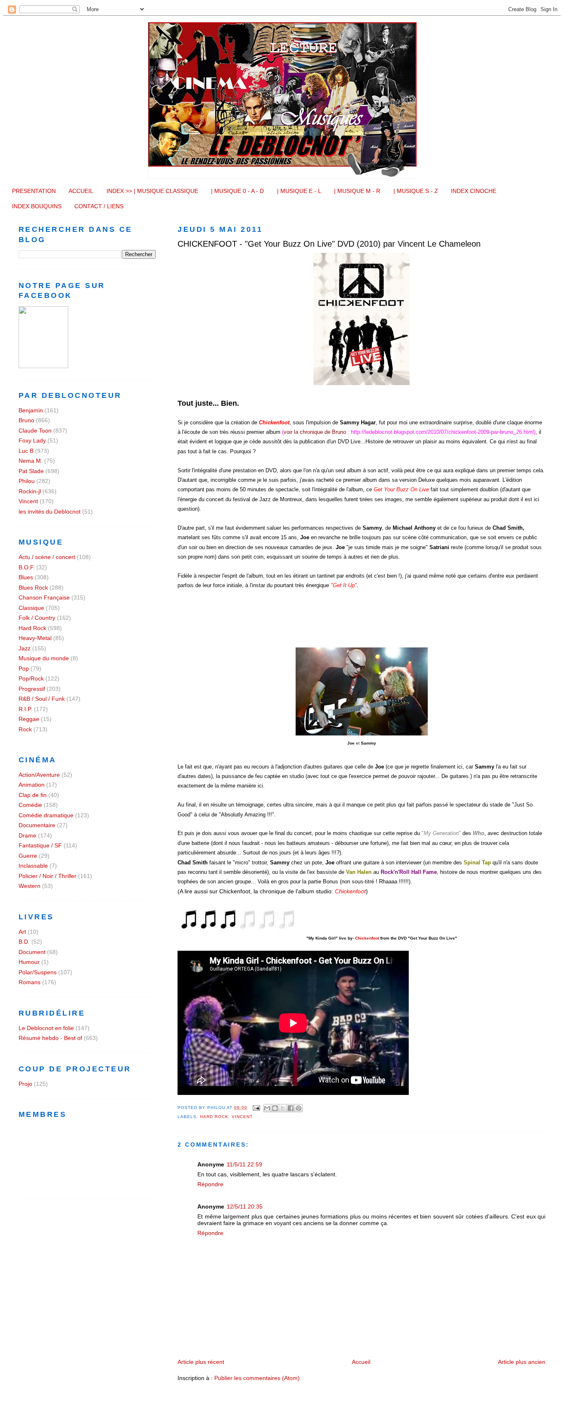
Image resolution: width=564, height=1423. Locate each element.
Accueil (361, 1362)
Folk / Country (37, 617)
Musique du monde (44, 658)
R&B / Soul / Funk (42, 698)
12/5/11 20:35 (245, 1206)
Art (22, 931)
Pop (24, 668)
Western (29, 886)
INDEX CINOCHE (473, 191)
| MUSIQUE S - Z (415, 191)
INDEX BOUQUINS (37, 206)
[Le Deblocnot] (43, 366)
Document (32, 952)
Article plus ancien (521, 1362)
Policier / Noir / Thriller (47, 876)
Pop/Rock (31, 678)
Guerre (28, 855)
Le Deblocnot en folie (46, 1028)
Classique (31, 607)
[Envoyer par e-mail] (267, 1108)
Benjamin (31, 410)
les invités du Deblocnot (50, 511)
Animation (32, 784)
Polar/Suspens (38, 972)
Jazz (25, 648)
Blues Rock (33, 587)
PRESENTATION (34, 191)
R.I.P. (25, 709)
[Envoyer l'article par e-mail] (256, 1107)
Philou (27, 481)
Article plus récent (201, 1362)
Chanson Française (44, 597)
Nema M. (31, 460)
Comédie (30, 805)
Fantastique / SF (40, 845)
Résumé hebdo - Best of (50, 1038)
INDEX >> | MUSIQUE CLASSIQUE (152, 191)
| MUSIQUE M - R (357, 191)
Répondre (210, 1184)
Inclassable (33, 865)
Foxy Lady (32, 440)
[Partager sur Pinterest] (298, 1108)
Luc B (26, 450)
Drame (27, 835)
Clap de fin (33, 795)
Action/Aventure (39, 774)
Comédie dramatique (46, 815)
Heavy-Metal (35, 638)
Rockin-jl (30, 491)
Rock (25, 729)
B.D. (24, 941)
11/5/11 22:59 (244, 1164)
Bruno (26, 420)
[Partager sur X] (283, 1108)
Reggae (29, 719)
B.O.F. (27, 567)
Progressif (32, 688)
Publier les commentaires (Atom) (257, 1378)
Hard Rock (214, 1116)
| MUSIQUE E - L (299, 191)
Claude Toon (35, 430)
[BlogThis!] (275, 1108)
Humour (29, 962)
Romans (29, 982)
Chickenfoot (367, 938)
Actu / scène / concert (47, 557)
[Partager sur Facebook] (291, 1108)
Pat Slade (31, 471)
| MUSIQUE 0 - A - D (237, 191)
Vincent (242, 1116)
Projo (25, 1083)
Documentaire (37, 825)
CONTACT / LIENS (98, 206)
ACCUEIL (81, 191)
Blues (26, 577)
